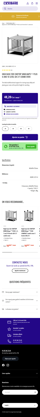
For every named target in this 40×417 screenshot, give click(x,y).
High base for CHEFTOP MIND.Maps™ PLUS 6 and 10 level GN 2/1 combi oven (17, 24)
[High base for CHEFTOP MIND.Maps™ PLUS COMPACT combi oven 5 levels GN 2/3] (29, 215)
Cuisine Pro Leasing (9, 412)
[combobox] (20, 8)
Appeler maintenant (20, 270)
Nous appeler (31, 146)
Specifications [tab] (6, 160)
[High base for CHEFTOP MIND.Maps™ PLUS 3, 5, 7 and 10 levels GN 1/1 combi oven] (11, 215)
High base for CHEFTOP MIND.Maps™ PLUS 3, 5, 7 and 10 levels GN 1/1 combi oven (10, 232)
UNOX (3, 66)
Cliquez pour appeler (10, 359)
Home (3, 23)
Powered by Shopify (17, 412)
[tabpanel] (20, 178)
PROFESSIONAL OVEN (10, 23)
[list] (20, 45)
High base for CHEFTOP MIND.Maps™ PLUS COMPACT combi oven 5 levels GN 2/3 (28, 232)
